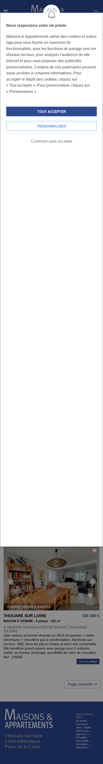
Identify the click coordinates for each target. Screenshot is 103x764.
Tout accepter (51, 111)
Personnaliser (51, 126)
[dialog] (51, 279)
